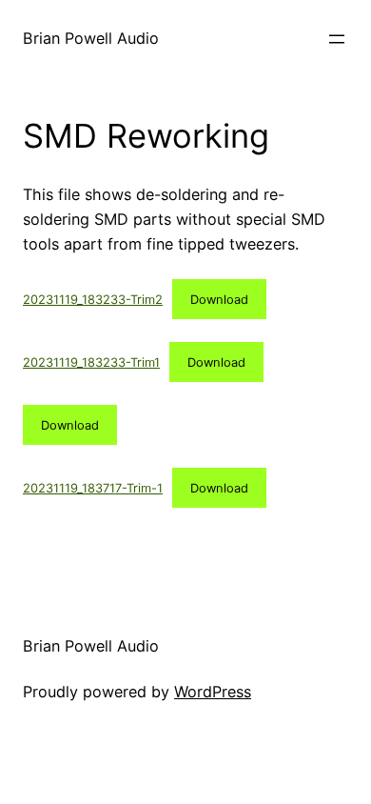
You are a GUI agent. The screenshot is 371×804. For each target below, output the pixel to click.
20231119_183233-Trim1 (91, 362)
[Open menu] (336, 39)
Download (219, 299)
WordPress (212, 691)
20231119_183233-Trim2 (93, 299)
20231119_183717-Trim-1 (93, 487)
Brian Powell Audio (91, 38)
